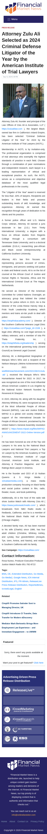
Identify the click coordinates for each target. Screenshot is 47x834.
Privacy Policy (37, 821)
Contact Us (22, 821)
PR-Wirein (23, 581)
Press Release (8, 28)
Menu (14, 19)
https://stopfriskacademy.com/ (16, 321)
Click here (38, 663)
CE (9, 574)
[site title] (23, 765)
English (18, 589)
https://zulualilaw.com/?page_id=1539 (22, 328)
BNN (4, 574)
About (12, 821)
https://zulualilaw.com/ (28, 550)
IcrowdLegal (7, 589)
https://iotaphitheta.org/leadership (18, 343)
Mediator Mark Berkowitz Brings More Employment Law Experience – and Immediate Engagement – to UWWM (20, 627)
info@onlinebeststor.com (23, 815)
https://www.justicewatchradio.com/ (18, 505)
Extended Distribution (22, 574)
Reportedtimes (36, 585)
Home (4, 821)
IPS (15, 581)
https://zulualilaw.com (12, 129)
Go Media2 (7, 577)
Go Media (38, 574)
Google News (20, 577)
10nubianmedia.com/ (12, 481)
